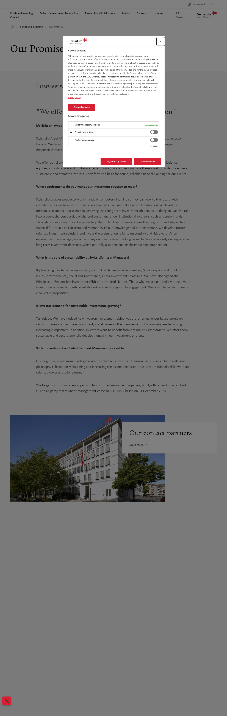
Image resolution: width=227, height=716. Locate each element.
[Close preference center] (161, 41)
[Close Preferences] (6, 701)
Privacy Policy (74, 97)
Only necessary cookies (116, 161)
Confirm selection (147, 161)
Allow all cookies (82, 107)
